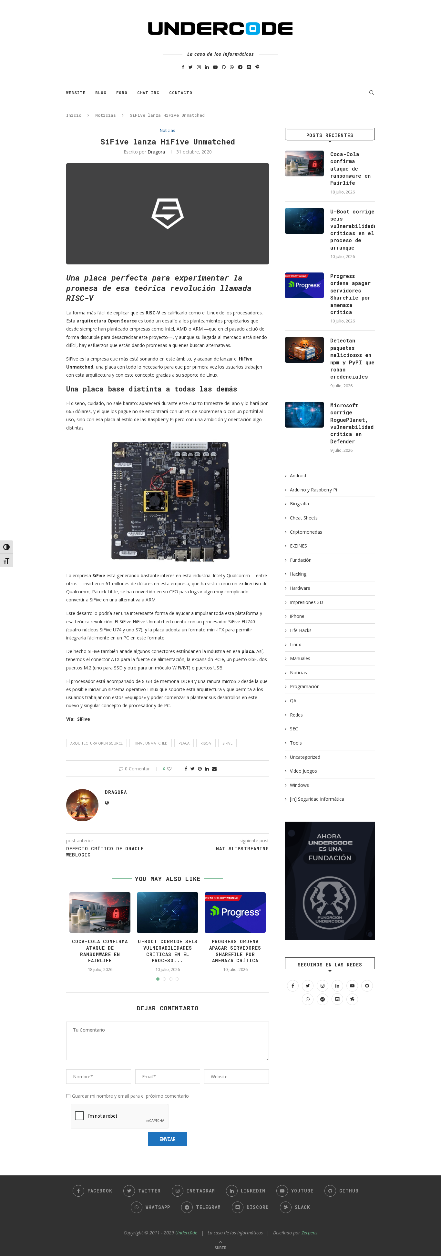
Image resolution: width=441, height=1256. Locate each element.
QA (293, 700)
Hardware (300, 588)
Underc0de (186, 1233)
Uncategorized (305, 757)
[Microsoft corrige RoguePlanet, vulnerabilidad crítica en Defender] (304, 415)
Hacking (298, 574)
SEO (294, 729)
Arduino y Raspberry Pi (313, 490)
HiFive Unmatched (151, 743)
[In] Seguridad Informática (317, 799)
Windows (299, 785)
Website (76, 92)
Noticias (105, 115)
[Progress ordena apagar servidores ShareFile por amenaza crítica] (304, 285)
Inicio (73, 115)
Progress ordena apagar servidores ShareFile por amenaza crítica (235, 951)
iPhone (297, 616)
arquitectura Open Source (96, 743)
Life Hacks (301, 630)
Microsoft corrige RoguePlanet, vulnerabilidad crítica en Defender (352, 423)
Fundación (301, 560)
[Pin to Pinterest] (200, 769)
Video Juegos (303, 771)
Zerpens (309, 1233)
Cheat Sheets (304, 518)
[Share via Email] (214, 769)
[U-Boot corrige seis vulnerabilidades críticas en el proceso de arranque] (304, 221)
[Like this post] (173, 769)
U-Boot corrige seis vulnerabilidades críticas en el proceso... (168, 951)
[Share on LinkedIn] (207, 769)
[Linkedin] (207, 67)
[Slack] (257, 67)
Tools (296, 743)
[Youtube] (215, 67)
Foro (122, 92)
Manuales (300, 658)
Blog (101, 92)
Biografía (299, 503)
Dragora (156, 152)
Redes (296, 715)
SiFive (227, 743)
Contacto (180, 92)
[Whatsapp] (232, 67)
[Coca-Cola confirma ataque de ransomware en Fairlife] (304, 163)
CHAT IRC (148, 92)
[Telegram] (240, 67)
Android (298, 475)
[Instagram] (199, 67)
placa (184, 743)
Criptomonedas (306, 532)
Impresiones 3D (306, 602)
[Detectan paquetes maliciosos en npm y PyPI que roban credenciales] (304, 350)
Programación (305, 686)
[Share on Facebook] (186, 769)
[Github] (224, 67)
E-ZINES (298, 546)
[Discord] (249, 67)
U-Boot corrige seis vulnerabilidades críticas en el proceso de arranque (352, 229)
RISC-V (205, 743)
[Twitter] (191, 67)
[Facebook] (183, 67)
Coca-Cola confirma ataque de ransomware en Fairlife (100, 951)
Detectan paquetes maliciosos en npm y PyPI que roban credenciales (352, 358)
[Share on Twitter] (192, 769)
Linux (295, 644)
